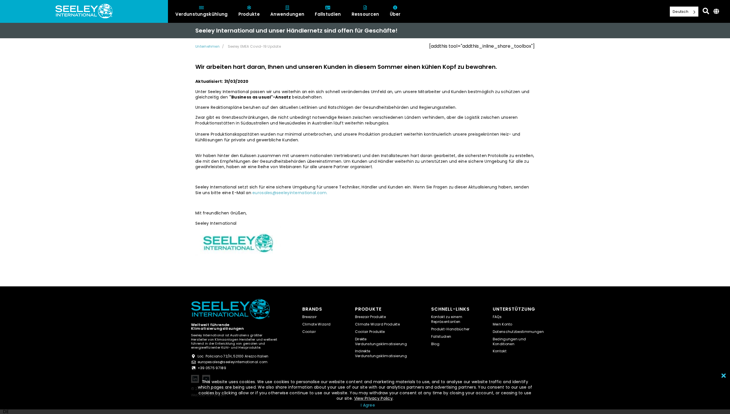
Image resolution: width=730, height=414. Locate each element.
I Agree (368, 405)
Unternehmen (207, 46)
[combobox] (6, 411)
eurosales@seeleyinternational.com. (290, 193)
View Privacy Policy (373, 398)
